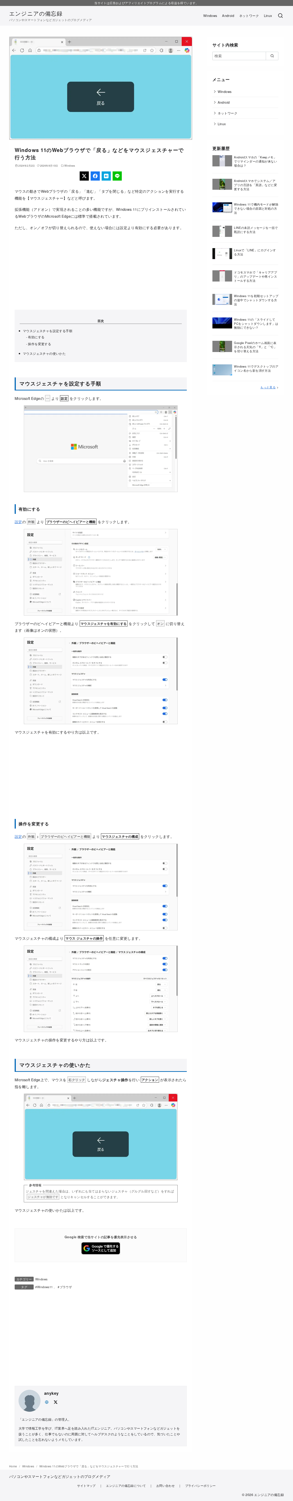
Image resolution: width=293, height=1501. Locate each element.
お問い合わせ (165, 1485)
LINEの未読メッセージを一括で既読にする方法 (256, 229)
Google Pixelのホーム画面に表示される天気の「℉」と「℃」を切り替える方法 (255, 347)
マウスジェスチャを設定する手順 (47, 330)
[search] (272, 56)
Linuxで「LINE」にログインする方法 (255, 252)
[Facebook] (95, 176)
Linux (268, 15)
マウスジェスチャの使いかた (44, 353)
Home (13, 1466)
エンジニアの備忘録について (126, 1485)
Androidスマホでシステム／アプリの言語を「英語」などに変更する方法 (255, 185)
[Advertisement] (101, 270)
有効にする (36, 337)
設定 (18, 521)
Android (228, 15)
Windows (210, 15)
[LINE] (117, 176)
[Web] (46, 1401)
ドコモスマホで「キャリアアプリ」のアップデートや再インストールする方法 (255, 276)
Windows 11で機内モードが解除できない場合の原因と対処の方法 (256, 208)
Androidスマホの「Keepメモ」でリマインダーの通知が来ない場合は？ (255, 161)
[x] (55, 1401)
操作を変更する (39, 343)
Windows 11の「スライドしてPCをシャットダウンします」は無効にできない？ (256, 323)
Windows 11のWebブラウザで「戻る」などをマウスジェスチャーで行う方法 (88, 1466)
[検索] (280, 15)
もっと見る (268, 387)
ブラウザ (66, 1287)
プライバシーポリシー (200, 1485)
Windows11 (45, 1287)
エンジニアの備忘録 (35, 13)
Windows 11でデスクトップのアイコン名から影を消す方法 (256, 368)
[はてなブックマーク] (106, 176)
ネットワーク (249, 15)
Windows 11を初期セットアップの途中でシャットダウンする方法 (256, 300)
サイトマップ (86, 1485)
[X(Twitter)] (84, 176)
